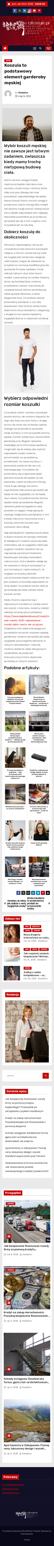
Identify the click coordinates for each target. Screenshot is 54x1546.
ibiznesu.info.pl (10, 1488)
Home (27, 1539)
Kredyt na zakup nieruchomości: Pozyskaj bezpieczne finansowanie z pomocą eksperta (25, 1122)
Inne (27, 926)
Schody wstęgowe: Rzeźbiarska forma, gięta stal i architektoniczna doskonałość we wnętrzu (26, 1137)
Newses (45, 1531)
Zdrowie (37, 930)
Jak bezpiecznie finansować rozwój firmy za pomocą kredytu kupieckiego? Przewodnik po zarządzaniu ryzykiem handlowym (26, 1251)
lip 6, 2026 (13, 1387)
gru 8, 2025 (30, 959)
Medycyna (36, 926)
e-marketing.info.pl (13, 1484)
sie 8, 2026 (13, 1254)
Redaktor (23, 93)
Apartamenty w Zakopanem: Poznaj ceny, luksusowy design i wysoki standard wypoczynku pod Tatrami (25, 1152)
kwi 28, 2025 (30, 978)
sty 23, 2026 (30, 941)
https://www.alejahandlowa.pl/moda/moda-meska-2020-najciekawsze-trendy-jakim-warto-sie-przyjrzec (26, 620)
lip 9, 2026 (13, 1320)
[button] (41, 48)
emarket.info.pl (10, 1492)
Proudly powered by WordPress (18, 1531)
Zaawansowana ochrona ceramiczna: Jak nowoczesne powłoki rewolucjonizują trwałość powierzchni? (27, 1167)
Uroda (8, 61)
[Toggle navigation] (35, 48)
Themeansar (27, 1534)
